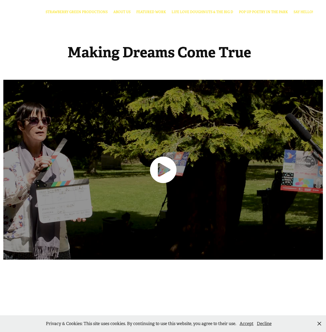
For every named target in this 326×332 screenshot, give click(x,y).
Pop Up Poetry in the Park (263, 12)
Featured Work (151, 12)
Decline (264, 323)
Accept (246, 323)
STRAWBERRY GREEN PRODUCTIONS (77, 12)
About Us (122, 12)
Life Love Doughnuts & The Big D (202, 12)
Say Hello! (303, 12)
